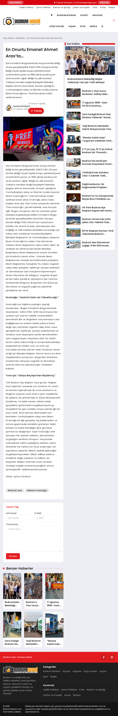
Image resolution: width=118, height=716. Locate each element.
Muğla (93, 26)
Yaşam (72, 26)
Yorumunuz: (12, 524)
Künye (103, 7)
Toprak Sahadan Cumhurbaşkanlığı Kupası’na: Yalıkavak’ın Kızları (80, 2)
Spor (82, 26)
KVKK (95, 7)
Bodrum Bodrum (66, 15)
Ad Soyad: (11, 513)
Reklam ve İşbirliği (61, 7)
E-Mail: (38, 513)
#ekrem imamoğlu (37, 490)
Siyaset (84, 15)
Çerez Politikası (43, 7)
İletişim (112, 7)
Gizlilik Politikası (26, 7)
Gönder (13, 556)
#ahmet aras (15, 490)
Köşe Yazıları (57, 26)
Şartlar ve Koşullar (81, 7)
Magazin (97, 15)
